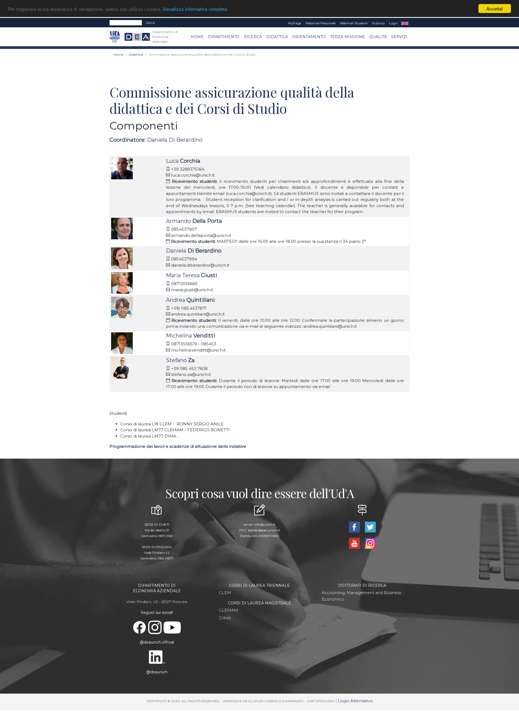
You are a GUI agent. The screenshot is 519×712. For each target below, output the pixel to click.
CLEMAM (228, 610)
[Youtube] (355, 542)
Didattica (277, 36)
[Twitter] (370, 526)
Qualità (378, 36)
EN (405, 23)
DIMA (225, 618)
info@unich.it (264, 524)
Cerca (150, 23)
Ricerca (253, 36)
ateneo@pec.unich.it (264, 530)
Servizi (399, 36)
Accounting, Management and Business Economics (361, 596)
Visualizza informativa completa (195, 8)
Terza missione (347, 36)
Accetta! (494, 8)
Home (197, 36)
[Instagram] (370, 542)
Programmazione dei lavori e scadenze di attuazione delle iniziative (177, 446)
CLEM (225, 592)
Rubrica (378, 23)
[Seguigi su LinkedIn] (157, 656)
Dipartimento (223, 36)
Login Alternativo (355, 700)
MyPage (294, 23)
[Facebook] (355, 526)
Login (393, 23)
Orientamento (309, 36)
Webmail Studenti (354, 23)
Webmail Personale (320, 23)
